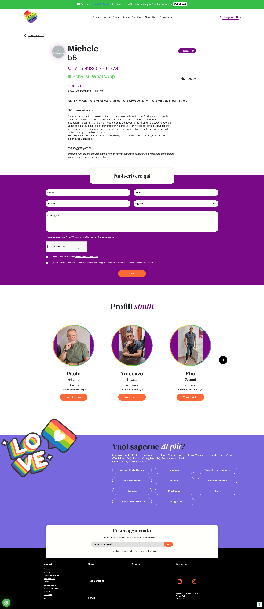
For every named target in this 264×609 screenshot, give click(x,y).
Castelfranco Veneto (217, 470)
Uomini (106, 17)
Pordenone (174, 491)
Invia (132, 273)
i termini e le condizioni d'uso (86, 257)
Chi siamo (137, 17)
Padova (174, 480)
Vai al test (180, 4)
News (91, 564)
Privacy (136, 564)
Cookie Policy (181, 598)
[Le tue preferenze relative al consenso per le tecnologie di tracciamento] (259, 604)
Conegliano (175, 501)
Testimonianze (121, 17)
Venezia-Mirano (217, 480)
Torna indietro (36, 35)
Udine (217, 491)
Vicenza (175, 470)
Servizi (91, 598)
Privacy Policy (181, 596)
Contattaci (151, 17)
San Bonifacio (132, 480)
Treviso (132, 491)
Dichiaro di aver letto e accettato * (74, 257)
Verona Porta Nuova (132, 470)
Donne (96, 17)
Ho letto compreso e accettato (134, 551)
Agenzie (48, 564)
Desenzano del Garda (132, 501)
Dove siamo (166, 17)
